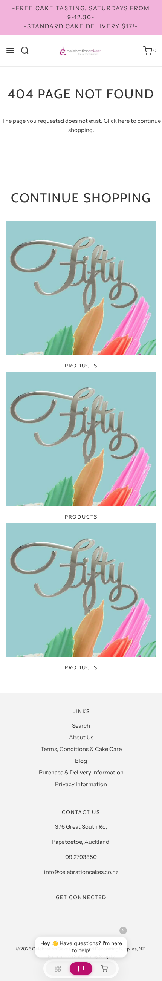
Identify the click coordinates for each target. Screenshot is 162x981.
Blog (81, 760)
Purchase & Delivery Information (81, 772)
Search (81, 725)
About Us (81, 737)
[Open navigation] (10, 50)
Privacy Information (81, 784)
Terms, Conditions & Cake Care (81, 749)
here (124, 120)
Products (81, 365)
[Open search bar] (27, 50)
